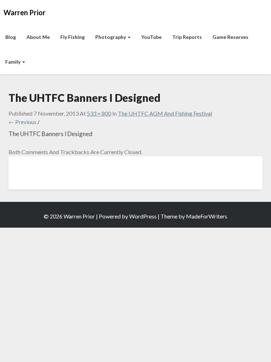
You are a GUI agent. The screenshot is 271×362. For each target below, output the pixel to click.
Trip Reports (187, 37)
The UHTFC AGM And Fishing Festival (165, 113)
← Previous (22, 121)
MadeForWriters (206, 216)
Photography (111, 37)
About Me (38, 37)
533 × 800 (99, 113)
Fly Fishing (72, 37)
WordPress (143, 216)
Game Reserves (230, 37)
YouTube (151, 37)
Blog (10, 37)
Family (13, 62)
